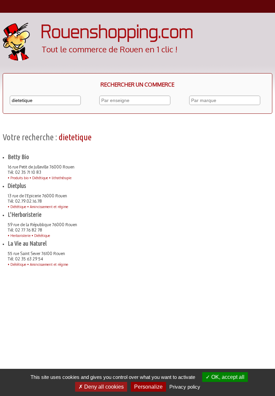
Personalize (148, 387)
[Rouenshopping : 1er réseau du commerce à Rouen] (117, 40)
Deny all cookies (103, 387)
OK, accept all (227, 377)
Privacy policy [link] (184, 387)
